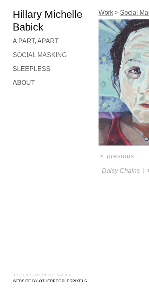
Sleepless (31, 68)
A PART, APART (36, 41)
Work (106, 12)
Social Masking (40, 55)
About (24, 82)
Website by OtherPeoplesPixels (50, 281)
